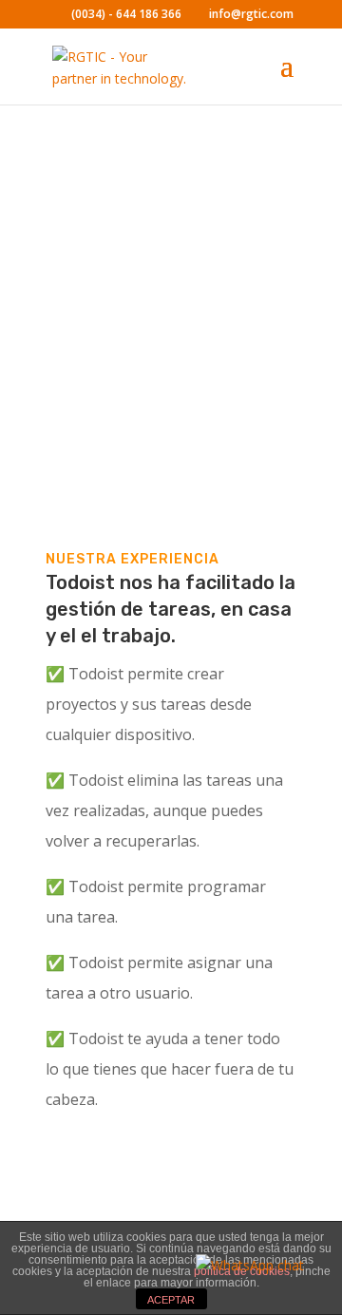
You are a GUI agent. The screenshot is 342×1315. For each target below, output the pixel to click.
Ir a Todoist (128, 407)
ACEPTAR (171, 1299)
